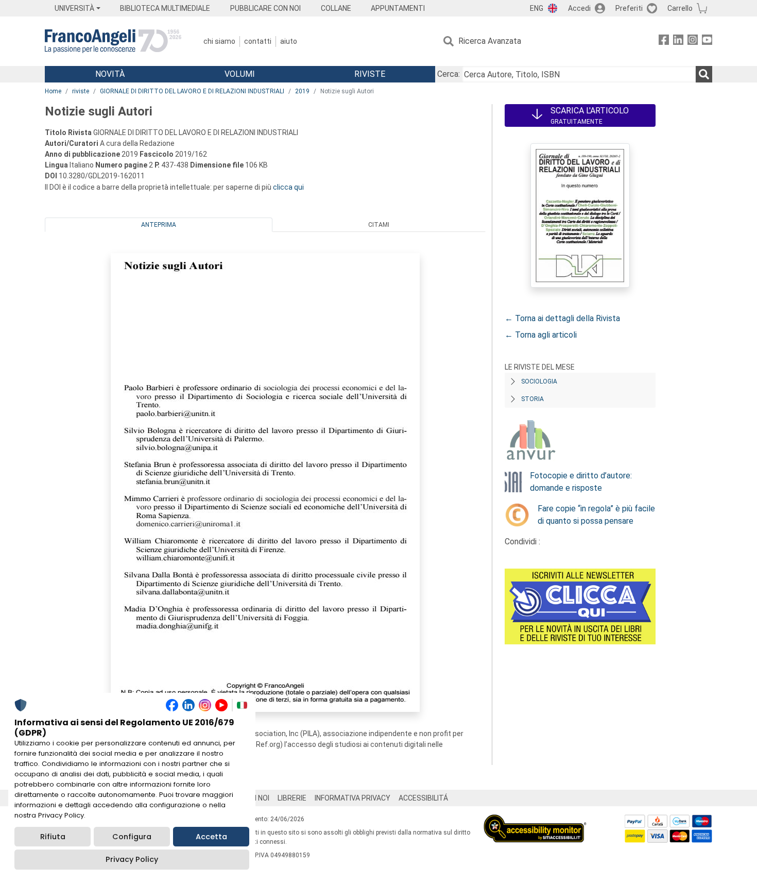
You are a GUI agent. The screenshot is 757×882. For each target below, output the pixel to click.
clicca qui (288, 187)
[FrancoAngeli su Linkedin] (678, 41)
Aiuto (288, 41)
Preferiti (629, 8)
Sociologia (539, 381)
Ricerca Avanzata (489, 41)
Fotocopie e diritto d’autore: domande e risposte (581, 482)
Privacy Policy (132, 859)
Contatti (257, 41)
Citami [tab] (378, 224)
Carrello (680, 8)
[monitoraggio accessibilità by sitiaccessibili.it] (535, 820)
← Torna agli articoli (541, 335)
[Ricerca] (704, 74)
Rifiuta (52, 836)
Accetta (211, 836)
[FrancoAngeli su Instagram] (692, 41)
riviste (80, 91)
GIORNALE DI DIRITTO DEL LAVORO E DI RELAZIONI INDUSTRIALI (192, 91)
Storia (532, 399)
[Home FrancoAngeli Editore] (113, 41)
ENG (536, 8)
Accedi (579, 8)
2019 (302, 91)
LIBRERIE (292, 798)
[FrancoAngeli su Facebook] (664, 41)
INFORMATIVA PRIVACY (352, 798)
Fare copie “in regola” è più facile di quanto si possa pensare (596, 515)
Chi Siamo (219, 41)
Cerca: (448, 74)
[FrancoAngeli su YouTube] (707, 41)
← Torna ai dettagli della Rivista (562, 318)
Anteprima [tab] (158, 224)
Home (53, 91)
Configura (131, 836)
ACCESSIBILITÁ (423, 798)
